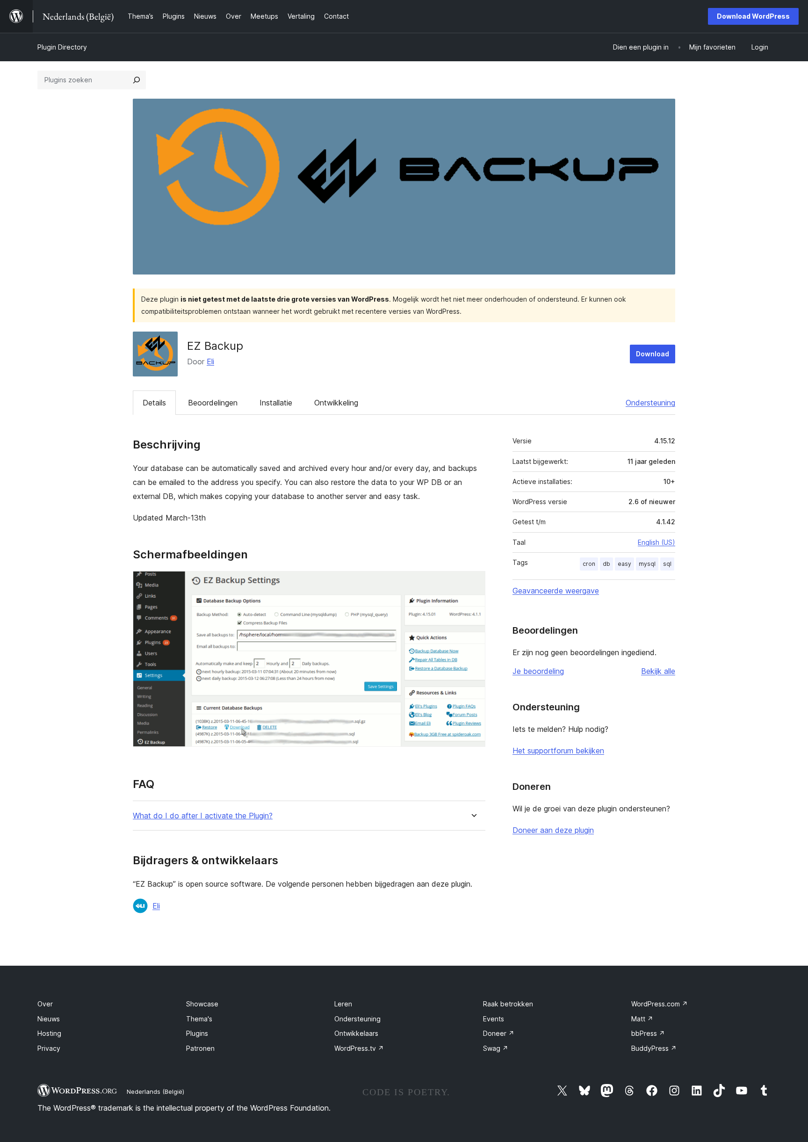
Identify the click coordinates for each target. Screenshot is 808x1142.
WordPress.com (659, 1004)
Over (45, 1004)
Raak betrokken (508, 1004)
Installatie (276, 402)
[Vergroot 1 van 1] (472, 583)
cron (589, 563)
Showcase (202, 1004)
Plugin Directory (62, 47)
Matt (642, 1019)
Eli (210, 361)
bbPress (648, 1033)
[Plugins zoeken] (136, 80)
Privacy (48, 1048)
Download (652, 354)
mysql (647, 563)
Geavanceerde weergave (555, 590)
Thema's (199, 1019)
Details (154, 402)
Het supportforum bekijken (558, 750)
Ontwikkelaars (356, 1033)
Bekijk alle (658, 671)
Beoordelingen (213, 402)
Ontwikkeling (336, 402)
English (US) (656, 542)
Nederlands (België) (155, 1091)
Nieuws (48, 1019)
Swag (495, 1048)
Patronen (200, 1048)
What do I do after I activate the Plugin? (203, 815)
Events (493, 1019)
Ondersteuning (650, 402)
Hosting (49, 1033)
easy (624, 563)
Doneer (498, 1033)
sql (667, 563)
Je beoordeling (538, 671)
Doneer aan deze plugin (553, 830)
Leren (343, 1004)
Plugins (197, 1033)
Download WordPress (753, 16)
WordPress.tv (359, 1048)
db (606, 563)
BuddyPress (654, 1048)
